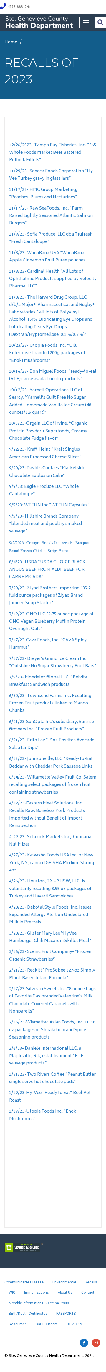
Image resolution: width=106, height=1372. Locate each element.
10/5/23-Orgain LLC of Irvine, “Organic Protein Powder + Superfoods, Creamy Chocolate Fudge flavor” (48, 431)
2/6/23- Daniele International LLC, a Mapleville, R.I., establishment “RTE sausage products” (46, 1056)
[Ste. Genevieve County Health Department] (39, 22)
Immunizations (36, 1293)
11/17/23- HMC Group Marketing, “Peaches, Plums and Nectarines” (43, 193)
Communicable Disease (24, 1282)
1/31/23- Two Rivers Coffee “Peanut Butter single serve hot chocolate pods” (52, 1078)
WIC (12, 1293)
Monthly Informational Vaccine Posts (39, 1303)
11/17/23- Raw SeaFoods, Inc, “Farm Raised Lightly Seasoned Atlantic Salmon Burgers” (51, 216)
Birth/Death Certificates (28, 1314)
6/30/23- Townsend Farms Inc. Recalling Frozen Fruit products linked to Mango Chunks (50, 703)
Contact (87, 1293)
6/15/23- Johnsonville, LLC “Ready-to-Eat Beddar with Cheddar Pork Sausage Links (51, 762)
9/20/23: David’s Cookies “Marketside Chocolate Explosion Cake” (47, 472)
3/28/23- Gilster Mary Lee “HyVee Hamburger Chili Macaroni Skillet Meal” (50, 937)
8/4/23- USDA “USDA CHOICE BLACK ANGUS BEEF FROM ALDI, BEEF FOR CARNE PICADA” (47, 570)
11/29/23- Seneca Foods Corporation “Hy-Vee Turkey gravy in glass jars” (52, 175)
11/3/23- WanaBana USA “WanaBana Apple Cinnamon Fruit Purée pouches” (48, 256)
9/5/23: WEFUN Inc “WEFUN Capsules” (49, 505)
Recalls (91, 1282)
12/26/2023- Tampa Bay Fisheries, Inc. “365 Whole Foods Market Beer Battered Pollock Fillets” (52, 153)
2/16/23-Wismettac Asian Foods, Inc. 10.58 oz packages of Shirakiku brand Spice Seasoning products (52, 1030)
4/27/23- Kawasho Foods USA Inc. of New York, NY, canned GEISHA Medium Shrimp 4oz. (52, 863)
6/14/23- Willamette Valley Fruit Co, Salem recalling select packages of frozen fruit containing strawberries (52, 785)
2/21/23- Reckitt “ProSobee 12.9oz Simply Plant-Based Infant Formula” (52, 974)
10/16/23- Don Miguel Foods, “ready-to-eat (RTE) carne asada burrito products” (53, 375)
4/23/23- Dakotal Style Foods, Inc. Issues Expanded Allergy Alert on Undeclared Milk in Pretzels (50, 915)
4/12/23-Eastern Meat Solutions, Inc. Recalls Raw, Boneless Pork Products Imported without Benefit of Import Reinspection (47, 815)
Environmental (64, 1282)
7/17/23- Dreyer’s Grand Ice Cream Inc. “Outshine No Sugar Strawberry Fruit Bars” (52, 662)
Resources (18, 1324)
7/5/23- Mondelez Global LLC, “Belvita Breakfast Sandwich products (48, 681)
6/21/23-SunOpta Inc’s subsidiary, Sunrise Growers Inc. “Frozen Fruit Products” (51, 725)
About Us (65, 1293)
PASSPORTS (66, 1314)
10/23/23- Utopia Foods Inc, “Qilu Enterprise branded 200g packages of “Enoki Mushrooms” (47, 353)
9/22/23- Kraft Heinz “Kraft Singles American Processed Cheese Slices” (45, 453)
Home (10, 42)
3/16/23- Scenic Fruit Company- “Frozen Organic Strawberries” (50, 955)
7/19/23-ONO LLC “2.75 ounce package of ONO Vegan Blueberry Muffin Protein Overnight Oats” (51, 622)
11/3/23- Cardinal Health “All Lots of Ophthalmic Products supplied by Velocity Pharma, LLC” (53, 279)
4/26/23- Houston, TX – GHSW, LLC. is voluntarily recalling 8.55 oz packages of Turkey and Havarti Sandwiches (50, 889)
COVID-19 (74, 1324)
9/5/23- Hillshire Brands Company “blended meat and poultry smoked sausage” (45, 524)
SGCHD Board (47, 1324)
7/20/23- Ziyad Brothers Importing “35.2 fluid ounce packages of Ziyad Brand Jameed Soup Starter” (50, 596)
